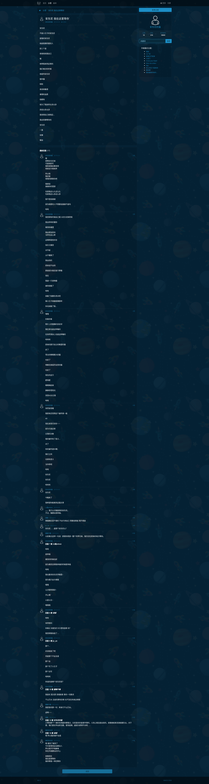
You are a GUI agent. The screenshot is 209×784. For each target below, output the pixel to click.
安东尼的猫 (49, 22)
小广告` (148, 54)
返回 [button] (87, 771)
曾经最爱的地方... (151, 72)
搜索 (168, 41)
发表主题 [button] (155, 10)
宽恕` (147, 51)
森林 (54, 3)
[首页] (40, 10)
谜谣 (46, 518)
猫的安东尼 (49, 730)
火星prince (49, 507)
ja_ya (47, 525)
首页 (44, 3)
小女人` (148, 58)
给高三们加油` (150, 56)
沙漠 (49, 3)
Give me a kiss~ (151, 63)
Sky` (147, 65)
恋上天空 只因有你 (152, 68)
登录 (164, 3)
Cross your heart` (151, 61)
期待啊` (148, 70)
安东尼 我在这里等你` (56, 10)
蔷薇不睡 (48, 533)
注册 (169, 3)
